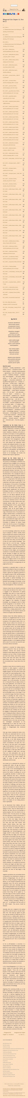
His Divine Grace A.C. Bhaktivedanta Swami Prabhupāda (13, 1088)
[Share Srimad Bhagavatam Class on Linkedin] (10, 14)
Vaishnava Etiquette (7, 1052)
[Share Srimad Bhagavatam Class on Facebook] (4, 14)
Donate (9, 1095)
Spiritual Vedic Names (7, 1073)
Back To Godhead (7, 1067)
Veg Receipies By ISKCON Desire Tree (11, 1069)
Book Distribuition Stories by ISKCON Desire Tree (13, 1048)
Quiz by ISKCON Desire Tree (9, 1055)
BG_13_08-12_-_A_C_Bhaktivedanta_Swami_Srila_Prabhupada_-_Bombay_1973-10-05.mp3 (12, 44)
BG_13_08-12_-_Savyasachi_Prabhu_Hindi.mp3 (12, 261)
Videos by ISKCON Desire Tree (9, 1057)
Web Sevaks (5, 1095)
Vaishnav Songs (6, 1047)
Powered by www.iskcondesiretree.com (18, 1095)
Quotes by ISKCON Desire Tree (9, 1053)
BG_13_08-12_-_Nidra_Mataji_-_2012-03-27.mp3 (12, 158)
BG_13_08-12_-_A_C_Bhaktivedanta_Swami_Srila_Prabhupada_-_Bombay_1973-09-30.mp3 (12, 29)
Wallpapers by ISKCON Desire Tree (10, 1050)
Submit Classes (17, 1085)
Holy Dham (5, 1060)
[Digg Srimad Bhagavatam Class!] (14, 14)
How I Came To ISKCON (8, 1064)
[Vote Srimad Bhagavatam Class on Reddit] (16, 14)
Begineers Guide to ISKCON (9, 1074)
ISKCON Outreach (6, 1066)
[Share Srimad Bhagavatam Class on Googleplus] (8, 14)
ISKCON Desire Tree (7, 1043)
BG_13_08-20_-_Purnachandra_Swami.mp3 (11, 297)
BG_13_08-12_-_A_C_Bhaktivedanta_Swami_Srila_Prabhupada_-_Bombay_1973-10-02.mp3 (12, 37)
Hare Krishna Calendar (8, 1059)
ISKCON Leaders (6, 1071)
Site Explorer (14, 5)
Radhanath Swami (7, 1062)
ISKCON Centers (6, 1045)
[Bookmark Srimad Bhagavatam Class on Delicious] (12, 14)
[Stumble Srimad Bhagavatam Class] (18, 14)
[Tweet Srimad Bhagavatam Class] (6, 14)
